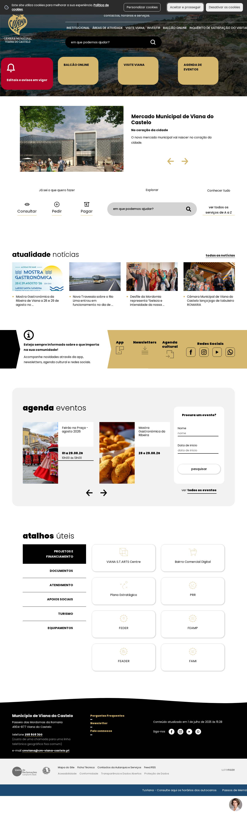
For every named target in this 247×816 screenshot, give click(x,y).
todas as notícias (220, 255)
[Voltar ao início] (18, 25)
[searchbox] (113, 42)
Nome (189, 428)
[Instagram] (204, 352)
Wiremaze (228, 769)
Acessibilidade (46, 770)
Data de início (194, 445)
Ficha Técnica (86, 767)
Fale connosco (101, 731)
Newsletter (98, 723)
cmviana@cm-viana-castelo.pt (45, 750)
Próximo (196, 163)
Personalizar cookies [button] (142, 7)
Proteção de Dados (156, 773)
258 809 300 (33, 734)
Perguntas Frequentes (107, 716)
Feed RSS (150, 767)
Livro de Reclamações (24, 771)
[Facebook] (190, 352)
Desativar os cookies (224, 7)
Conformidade (89, 773)
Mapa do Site (66, 767)
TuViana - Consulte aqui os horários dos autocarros (158, 790)
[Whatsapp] (230, 352)
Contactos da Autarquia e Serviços (119, 767)
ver (199, 490)
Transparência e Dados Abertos (121, 773)
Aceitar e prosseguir (185, 7)
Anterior (162, 163)
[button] (89, 492)
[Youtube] (217, 352)
